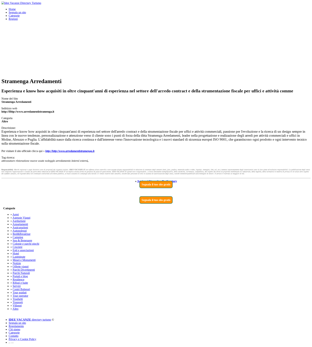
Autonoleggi (19, 230)
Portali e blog (20, 276)
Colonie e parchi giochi (26, 243)
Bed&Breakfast (21, 233)
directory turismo (30, 319)
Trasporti (18, 302)
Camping (18, 237)
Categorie (14, 15)
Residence (18, 279)
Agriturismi (18, 220)
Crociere (17, 247)
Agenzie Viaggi (21, 217)
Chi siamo (14, 329)
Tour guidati (20, 292)
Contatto (13, 335)
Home (12, 9)
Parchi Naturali (21, 273)
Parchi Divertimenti (24, 269)
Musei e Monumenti (24, 260)
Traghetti (18, 299)
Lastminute (19, 256)
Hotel (16, 253)
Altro (15, 308)
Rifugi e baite (20, 282)
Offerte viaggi (21, 266)
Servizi (17, 286)
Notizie (17, 263)
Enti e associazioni (23, 250)
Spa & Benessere (22, 240)
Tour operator (20, 295)
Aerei (15, 214)
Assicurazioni (20, 227)
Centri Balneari (21, 289)
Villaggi (17, 305)
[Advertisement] (156, 48)
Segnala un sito (17, 12)
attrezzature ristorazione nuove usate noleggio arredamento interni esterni (44, 160)
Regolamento (16, 326)
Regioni (13, 18)
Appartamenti (20, 224)
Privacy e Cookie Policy (22, 339)
